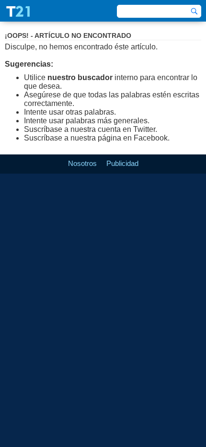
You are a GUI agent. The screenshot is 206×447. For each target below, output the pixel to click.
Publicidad (122, 163)
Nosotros (82, 163)
